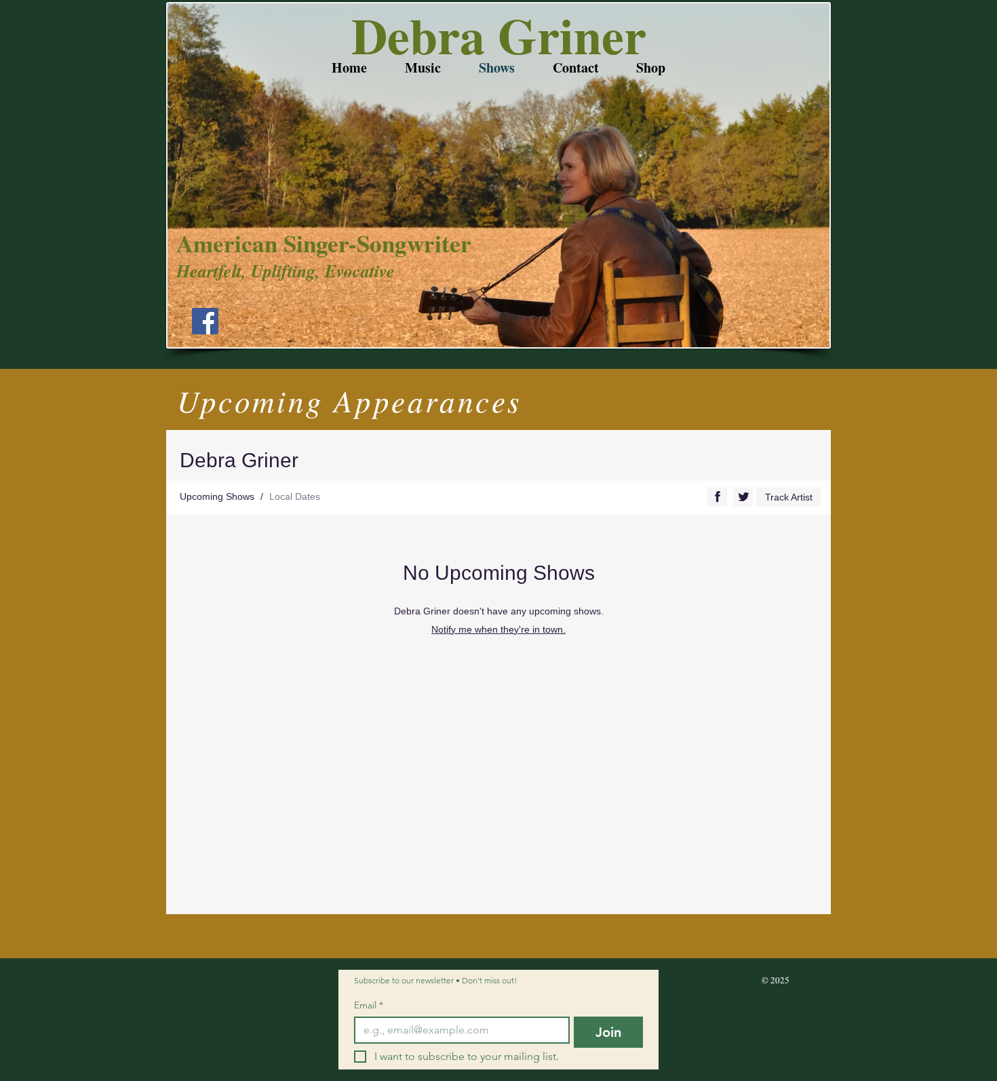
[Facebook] (205, 321)
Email (368, 1005)
